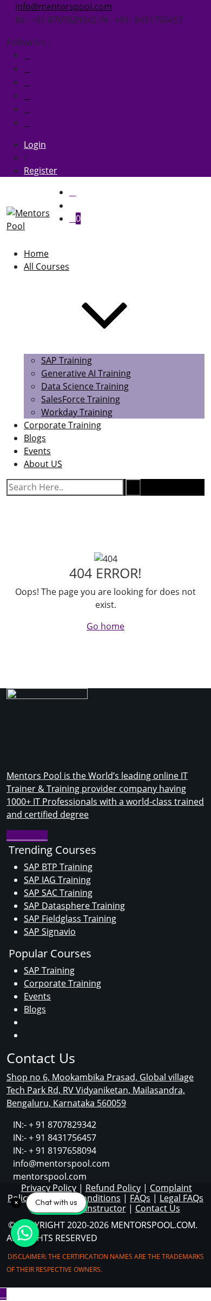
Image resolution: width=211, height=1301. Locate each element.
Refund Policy (113, 1188)
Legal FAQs (181, 1198)
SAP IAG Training (57, 880)
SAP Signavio (50, 931)
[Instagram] (27, 95)
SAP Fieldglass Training (70, 919)
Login (35, 144)
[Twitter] (27, 109)
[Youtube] (27, 82)
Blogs (35, 1009)
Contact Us (157, 1208)
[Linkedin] (44, 836)
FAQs (140, 1198)
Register (40, 170)
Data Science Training (85, 386)
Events (37, 996)
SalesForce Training (80, 399)
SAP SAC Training (58, 893)
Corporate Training (62, 425)
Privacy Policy (48, 1188)
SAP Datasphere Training (74, 906)
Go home (105, 626)
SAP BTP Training (58, 867)
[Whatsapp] (27, 68)
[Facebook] (27, 55)
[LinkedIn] (27, 122)
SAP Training (66, 360)
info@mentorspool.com (63, 6)
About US (43, 464)
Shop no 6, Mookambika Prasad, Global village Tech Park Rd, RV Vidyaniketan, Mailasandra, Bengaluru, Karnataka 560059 (100, 1090)
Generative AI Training (86, 373)
